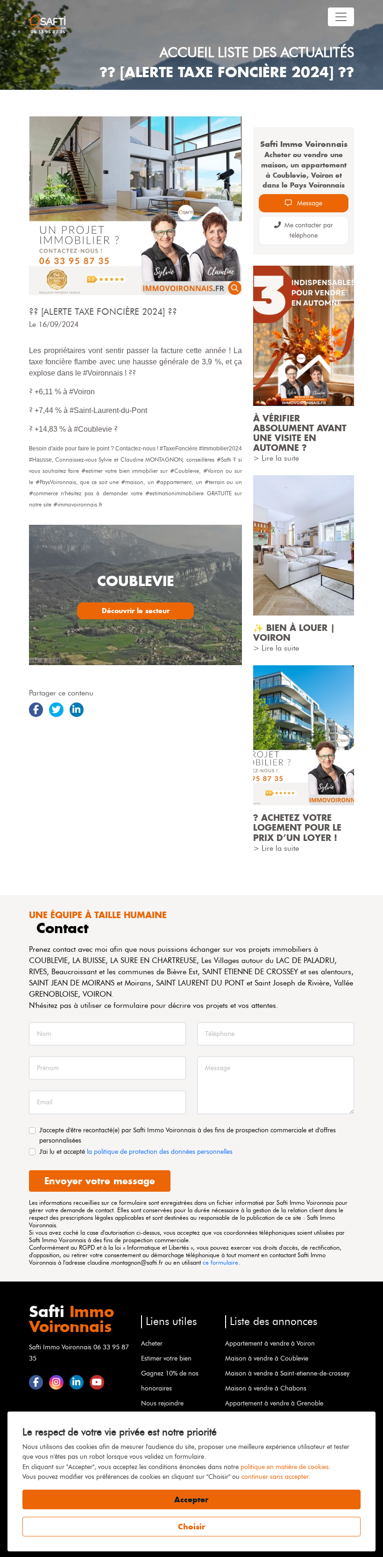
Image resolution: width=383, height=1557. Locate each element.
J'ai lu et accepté (136, 1151)
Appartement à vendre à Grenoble (274, 1403)
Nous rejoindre (162, 1403)
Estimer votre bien (166, 1358)
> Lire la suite (276, 458)
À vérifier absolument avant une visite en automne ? (300, 433)
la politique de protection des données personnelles (160, 1151)
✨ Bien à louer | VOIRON (294, 633)
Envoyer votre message (99, 1181)
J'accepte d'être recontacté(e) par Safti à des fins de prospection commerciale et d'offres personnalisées (187, 1135)
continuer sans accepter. (275, 1476)
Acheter (152, 1343)
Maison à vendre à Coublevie (266, 1358)
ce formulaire (220, 1262)
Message (308, 203)
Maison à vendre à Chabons (265, 1388)
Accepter (191, 1499)
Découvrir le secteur (136, 610)
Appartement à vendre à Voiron (270, 1343)
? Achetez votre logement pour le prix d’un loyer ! (297, 827)
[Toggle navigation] (341, 16)
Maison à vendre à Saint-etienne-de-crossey (287, 1373)
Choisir (191, 1526)
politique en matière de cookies (285, 1467)
